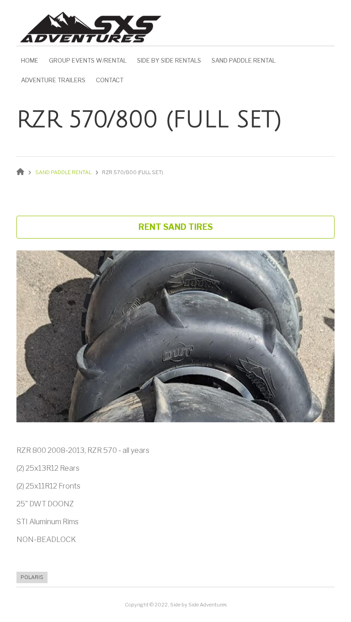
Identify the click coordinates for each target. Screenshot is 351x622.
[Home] (90, 24)
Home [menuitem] (29, 60)
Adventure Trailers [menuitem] (53, 80)
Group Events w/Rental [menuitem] (88, 60)
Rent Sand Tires (175, 227)
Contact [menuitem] (109, 80)
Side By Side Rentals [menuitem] (169, 60)
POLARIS (32, 577)
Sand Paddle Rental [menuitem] (244, 60)
